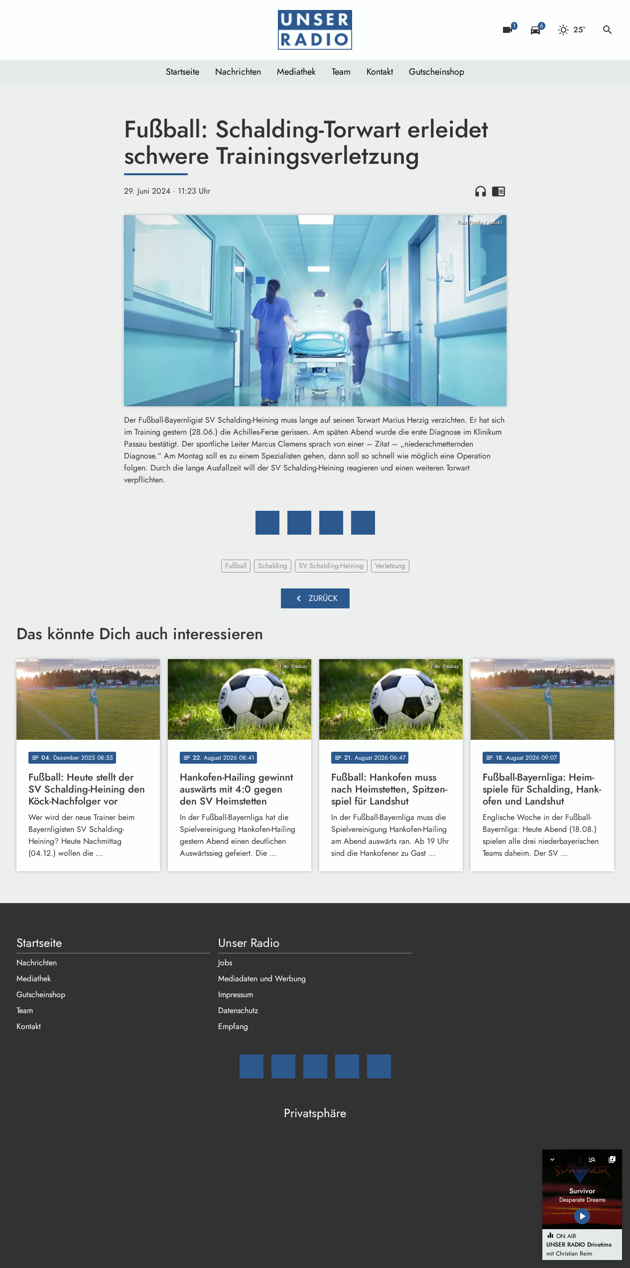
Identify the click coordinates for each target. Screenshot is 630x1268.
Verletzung (390, 566)
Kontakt (380, 71)
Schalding (272, 566)
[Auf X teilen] (299, 523)
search (608, 30)
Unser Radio (248, 943)
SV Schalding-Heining (331, 566)
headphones (481, 191)
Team (341, 71)
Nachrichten (238, 71)
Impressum (235, 994)
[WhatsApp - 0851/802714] (106, 30)
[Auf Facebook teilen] (267, 523)
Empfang (233, 1026)
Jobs (225, 962)
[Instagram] (66, 30)
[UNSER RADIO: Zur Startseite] (315, 30)
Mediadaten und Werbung (262, 978)
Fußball (236, 566)
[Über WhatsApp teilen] (331, 523)
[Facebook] (46, 30)
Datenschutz (238, 1010)
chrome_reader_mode (498, 191)
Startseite (182, 71)
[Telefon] (86, 30)
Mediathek (296, 71)
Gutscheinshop (436, 71)
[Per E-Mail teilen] (363, 523)
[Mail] (26, 30)
